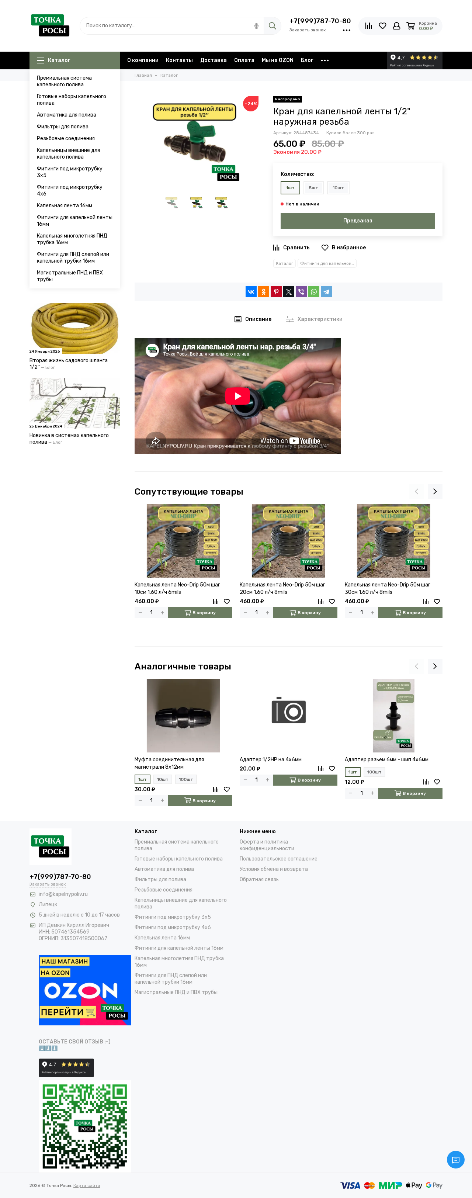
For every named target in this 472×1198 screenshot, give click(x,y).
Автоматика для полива (66, 115)
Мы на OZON (278, 60)
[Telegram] (326, 291)
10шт (338, 187)
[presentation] (416, 491)
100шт (186, 779)
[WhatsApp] (313, 291)
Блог (307, 60)
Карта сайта (86, 1185)
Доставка (213, 60)
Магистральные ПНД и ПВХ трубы (70, 276)
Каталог (59, 60)
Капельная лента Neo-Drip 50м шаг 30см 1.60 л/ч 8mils (387, 588)
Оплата (244, 60)
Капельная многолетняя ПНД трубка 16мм (72, 239)
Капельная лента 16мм (64, 205)
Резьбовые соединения (66, 138)
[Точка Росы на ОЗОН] (85, 990)
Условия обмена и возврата (274, 869)
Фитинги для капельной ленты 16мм (74, 220)
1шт (290, 187)
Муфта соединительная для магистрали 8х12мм (169, 763)
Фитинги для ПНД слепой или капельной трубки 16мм (73, 257)
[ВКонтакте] (251, 291)
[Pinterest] (276, 291)
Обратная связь (259, 879)
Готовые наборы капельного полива (71, 99)
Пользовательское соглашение (278, 859)
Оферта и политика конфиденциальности (267, 845)
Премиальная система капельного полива (64, 81)
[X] (288, 291)
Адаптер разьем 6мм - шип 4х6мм (386, 759)
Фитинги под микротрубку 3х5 (70, 172)
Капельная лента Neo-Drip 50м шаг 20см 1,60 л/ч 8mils (282, 588)
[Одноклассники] (263, 291)
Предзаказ (357, 221)
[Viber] (301, 291)
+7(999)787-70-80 (320, 21)
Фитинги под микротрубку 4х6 (70, 190)
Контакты (179, 60)
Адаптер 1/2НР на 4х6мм (271, 759)
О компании (143, 60)
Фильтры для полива (62, 127)
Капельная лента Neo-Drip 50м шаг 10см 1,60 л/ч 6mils (177, 588)
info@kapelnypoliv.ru (63, 894)
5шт (313, 187)
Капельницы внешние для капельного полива (68, 153)
